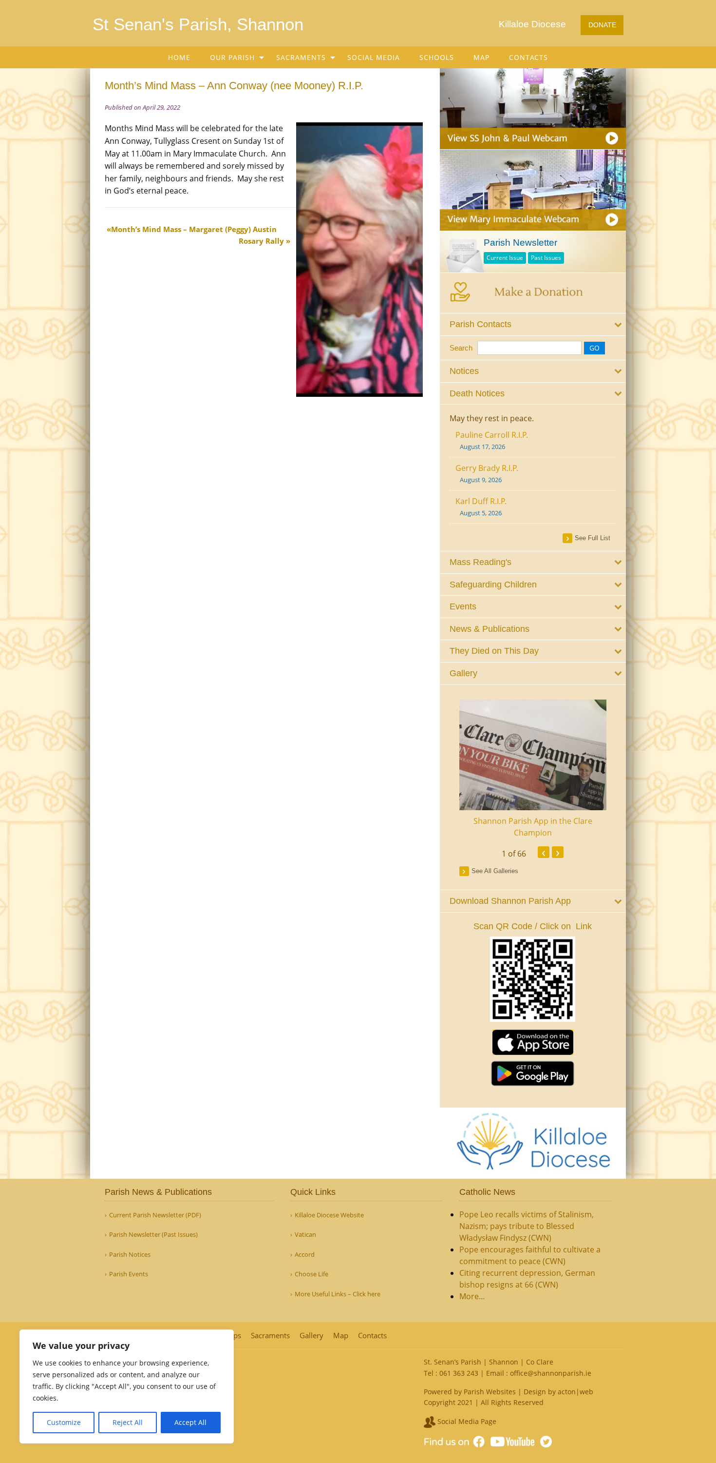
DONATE (602, 25)
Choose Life (311, 1274)
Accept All (190, 1422)
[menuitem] (179, 57)
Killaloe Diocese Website (329, 1215)
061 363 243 (458, 1373)
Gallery (311, 1335)
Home (179, 57)
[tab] (533, 324)
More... (472, 1296)
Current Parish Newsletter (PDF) (155, 1215)
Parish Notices (130, 1254)
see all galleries (494, 871)
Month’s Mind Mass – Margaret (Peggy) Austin (194, 229)
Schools (436, 57)
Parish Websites (490, 1391)
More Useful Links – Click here (337, 1294)
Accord (305, 1254)
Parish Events (128, 1274)
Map (481, 57)
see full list (592, 538)
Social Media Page (465, 1421)
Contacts (528, 57)
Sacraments (301, 57)
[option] (533, 769)
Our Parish (232, 57)
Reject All (128, 1422)
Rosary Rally (261, 241)
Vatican (305, 1234)
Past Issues (546, 258)
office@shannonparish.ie (550, 1373)
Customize (64, 1422)
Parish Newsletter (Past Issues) (153, 1234)
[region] (126, 1386)
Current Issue (505, 258)
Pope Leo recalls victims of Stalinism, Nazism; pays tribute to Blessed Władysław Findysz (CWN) (526, 1226)
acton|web (575, 1391)
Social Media (373, 57)
